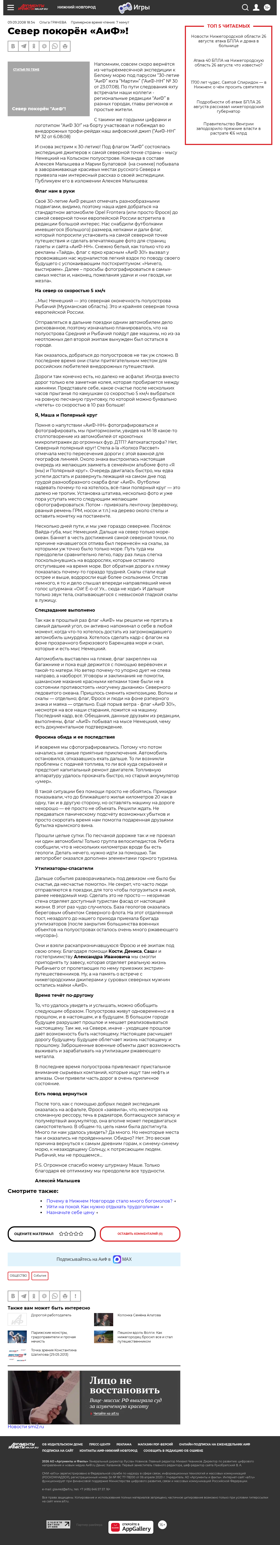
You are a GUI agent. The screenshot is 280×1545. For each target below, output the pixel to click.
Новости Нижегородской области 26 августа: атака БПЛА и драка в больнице (228, 41)
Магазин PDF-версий (155, 1444)
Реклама (124, 1444)
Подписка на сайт (57, 1451)
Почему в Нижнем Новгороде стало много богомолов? (109, 1201)
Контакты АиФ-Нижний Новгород (108, 1451)
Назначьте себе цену (70, 1212)
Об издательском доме (62, 1444)
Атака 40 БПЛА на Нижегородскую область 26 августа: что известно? (229, 63)
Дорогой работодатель (51, 1315)
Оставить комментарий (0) (140, 1234)
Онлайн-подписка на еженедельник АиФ (214, 1444)
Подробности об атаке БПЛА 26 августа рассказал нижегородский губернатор (229, 107)
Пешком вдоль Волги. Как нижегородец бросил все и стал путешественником (145, 1337)
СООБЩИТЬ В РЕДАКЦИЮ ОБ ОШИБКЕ (173, 1451)
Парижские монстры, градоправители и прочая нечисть (53, 1337)
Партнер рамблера (89, 1524)
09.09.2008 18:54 (21, 22)
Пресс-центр (99, 1444)
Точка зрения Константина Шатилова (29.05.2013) (54, 1352)
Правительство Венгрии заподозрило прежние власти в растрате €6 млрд (228, 129)
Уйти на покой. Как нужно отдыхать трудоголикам (102, 1206)
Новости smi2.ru (26, 1426)
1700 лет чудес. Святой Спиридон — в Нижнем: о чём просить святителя (229, 84)
